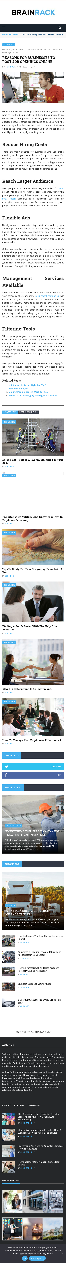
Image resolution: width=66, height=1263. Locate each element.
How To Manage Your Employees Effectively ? (31, 740)
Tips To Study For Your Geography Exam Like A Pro (32, 570)
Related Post (10, 412)
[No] (62, 1253)
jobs (61, 188)
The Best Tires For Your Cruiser (34, 983)
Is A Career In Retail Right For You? (27, 385)
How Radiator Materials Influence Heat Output (39, 1163)
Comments (34, 1105)
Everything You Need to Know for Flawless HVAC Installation (32, 833)
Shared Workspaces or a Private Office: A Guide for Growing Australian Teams (39, 1131)
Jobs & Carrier (9, 45)
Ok (24, 1258)
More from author (28, 412)
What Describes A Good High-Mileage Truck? (27, 912)
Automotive (11, 905)
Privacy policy (37, 1258)
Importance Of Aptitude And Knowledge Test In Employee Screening (32, 518)
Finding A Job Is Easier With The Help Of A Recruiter (29, 628)
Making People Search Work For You (28, 391)
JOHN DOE (11, 66)
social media (9, 198)
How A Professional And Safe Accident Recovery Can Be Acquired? (38, 969)
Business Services (14, 826)
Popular (19, 1105)
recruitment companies (47, 295)
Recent (6, 1105)
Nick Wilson (26, 958)
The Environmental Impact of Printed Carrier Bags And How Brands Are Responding (39, 1117)
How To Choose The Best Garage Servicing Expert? (40, 937)
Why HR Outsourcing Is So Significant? (27, 689)
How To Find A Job (18, 388)
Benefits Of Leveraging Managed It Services (33, 395)
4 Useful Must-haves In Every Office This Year (39, 1001)
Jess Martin (26, 1123)
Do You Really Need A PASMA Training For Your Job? (32, 461)
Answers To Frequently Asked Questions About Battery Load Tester (39, 953)
